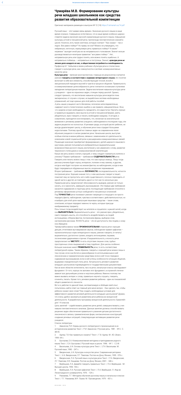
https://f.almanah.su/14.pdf (113, 25)
